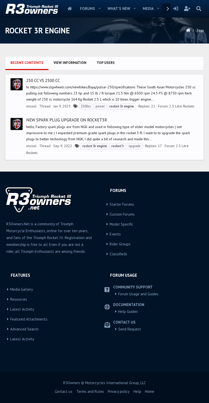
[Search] (198, 9)
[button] (99, 9)
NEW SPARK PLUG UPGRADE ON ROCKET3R (66, 120)
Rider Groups (120, 244)
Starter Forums (122, 204)
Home (70, 9)
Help (137, 391)
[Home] (188, 30)
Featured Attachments (28, 319)
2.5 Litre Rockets (181, 106)
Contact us (63, 391)
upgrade (134, 146)
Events (115, 234)
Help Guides (128, 311)
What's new (119, 8)
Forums (87, 8)
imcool (31, 106)
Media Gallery (21, 289)
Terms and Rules (90, 391)
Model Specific (121, 224)
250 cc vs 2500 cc (43, 80)
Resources (18, 299)
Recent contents (26, 62)
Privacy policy (118, 391)
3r (117, 146)
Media (148, 8)
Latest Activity (22, 309)
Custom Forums (122, 214)
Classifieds (118, 254)
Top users (106, 62)
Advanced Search (24, 329)
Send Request (129, 329)
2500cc (86, 106)
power (100, 106)
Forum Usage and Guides (138, 293)
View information (70, 62)
